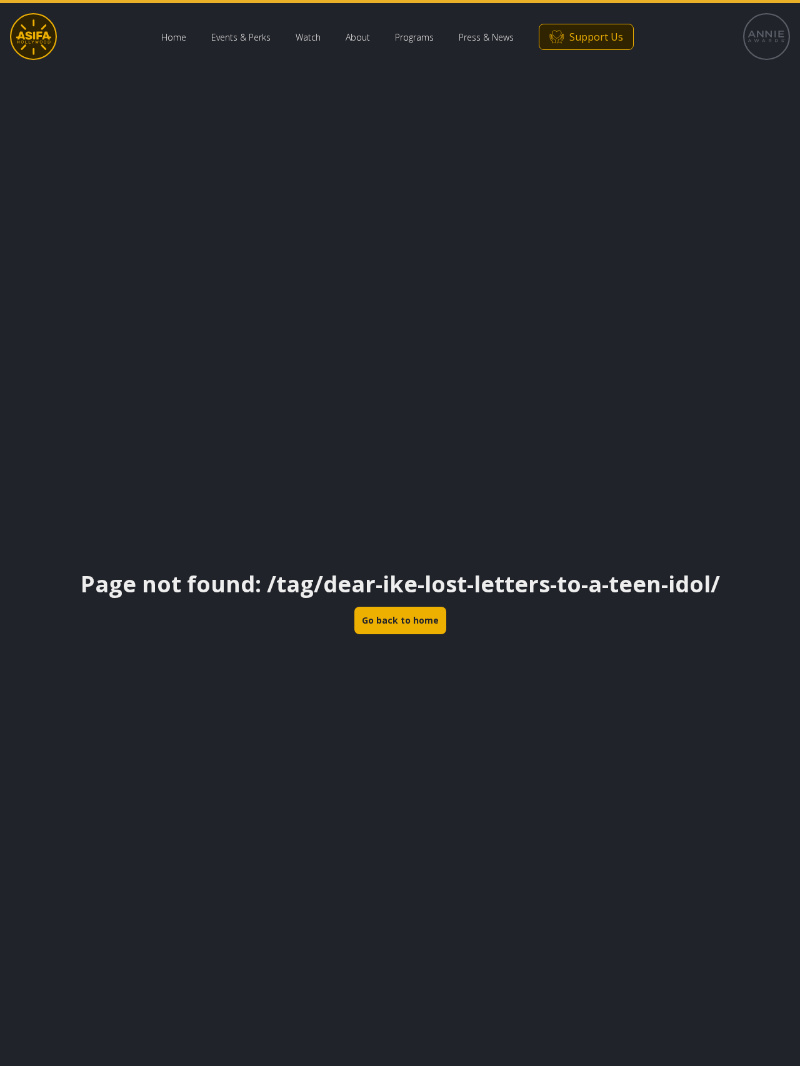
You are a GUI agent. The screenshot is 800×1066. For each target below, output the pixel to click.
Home (173, 37)
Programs (414, 37)
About (358, 37)
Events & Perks (241, 37)
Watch (308, 37)
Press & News (486, 37)
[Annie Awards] (766, 36)
